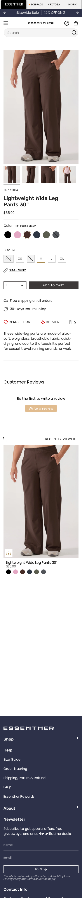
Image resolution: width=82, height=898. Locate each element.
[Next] (77, 13)
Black (8, 571)
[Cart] (76, 23)
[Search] (74, 32)
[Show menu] (5, 23)
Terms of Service (37, 879)
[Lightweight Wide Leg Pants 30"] (41, 501)
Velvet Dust (15, 571)
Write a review (41, 408)
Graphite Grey (43, 571)
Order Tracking (15, 768)
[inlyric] (72, 4)
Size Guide (12, 759)
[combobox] (38, 32)
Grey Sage (36, 571)
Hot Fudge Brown (22, 571)
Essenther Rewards (19, 796)
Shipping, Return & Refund (24, 778)
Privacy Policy (12, 879)
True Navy (29, 571)
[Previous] (5, 13)
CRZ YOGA (10, 190)
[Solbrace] (35, 4)
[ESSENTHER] (13, 4)
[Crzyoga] (54, 4)
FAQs (7, 787)
